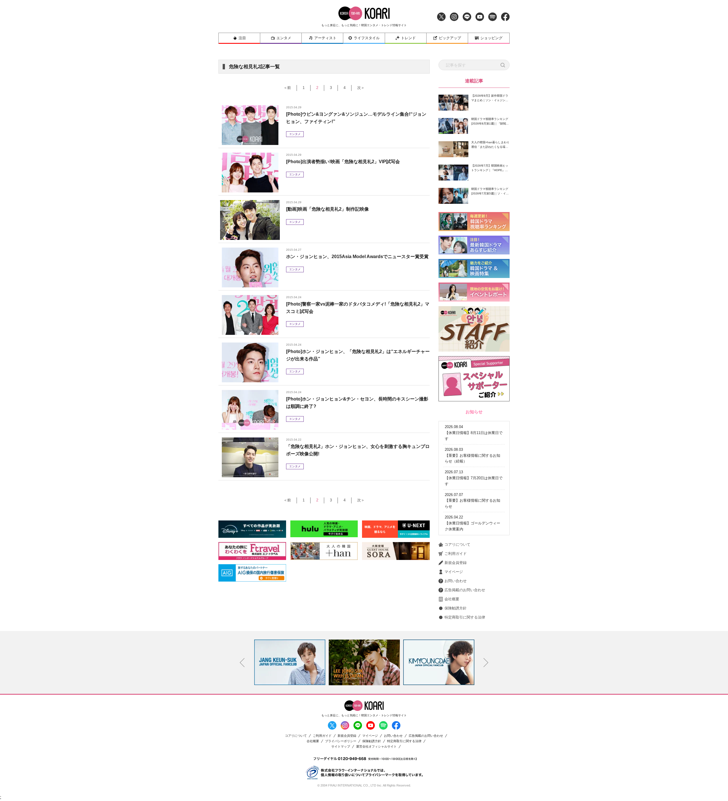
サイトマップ (340, 746)
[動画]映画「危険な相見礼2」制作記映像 (327, 209)
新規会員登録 (455, 563)
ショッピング (491, 38)
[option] (290, 662)
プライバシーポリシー (340, 741)
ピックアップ (450, 38)
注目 (242, 38)
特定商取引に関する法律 (464, 617)
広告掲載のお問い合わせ (464, 590)
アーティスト (325, 38)
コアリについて (457, 544)
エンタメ (283, 38)
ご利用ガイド (455, 553)
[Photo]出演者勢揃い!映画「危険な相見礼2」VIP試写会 (343, 161)
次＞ (361, 88)
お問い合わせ (455, 581)
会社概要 (451, 599)
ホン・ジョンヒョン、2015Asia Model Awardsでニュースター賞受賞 (357, 256)
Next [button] (486, 662)
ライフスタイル (367, 38)
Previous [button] (242, 662)
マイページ (453, 572)
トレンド (408, 38)
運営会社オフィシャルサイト (376, 746)
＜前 (287, 88)
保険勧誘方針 (455, 608)
